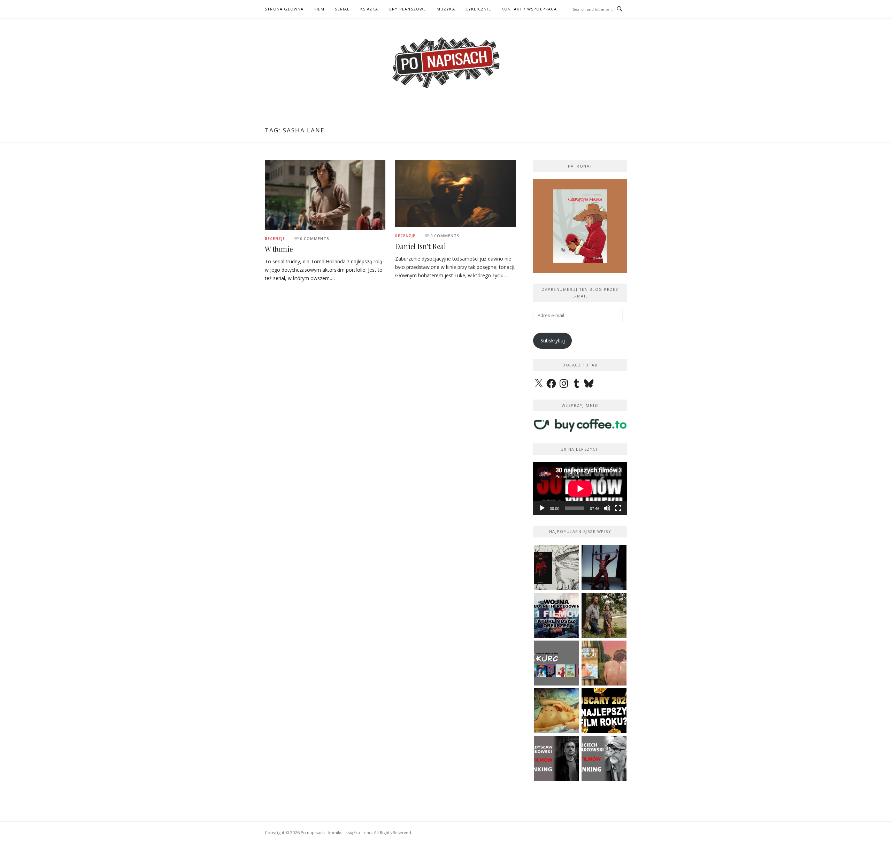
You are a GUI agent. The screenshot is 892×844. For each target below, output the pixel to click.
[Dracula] (556, 567)
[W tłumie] (325, 194)
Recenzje (275, 238)
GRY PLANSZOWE (407, 8)
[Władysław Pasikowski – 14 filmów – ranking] (556, 758)
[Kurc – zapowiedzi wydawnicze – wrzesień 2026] (556, 663)
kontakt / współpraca (529, 8)
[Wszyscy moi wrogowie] (604, 615)
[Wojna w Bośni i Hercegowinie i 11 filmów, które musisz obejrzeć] (556, 615)
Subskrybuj (552, 340)
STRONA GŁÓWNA (284, 8)
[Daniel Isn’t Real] (455, 193)
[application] (580, 488)
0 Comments (314, 238)
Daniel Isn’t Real (420, 246)
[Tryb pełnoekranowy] (618, 508)
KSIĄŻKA (369, 8)
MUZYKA (446, 8)
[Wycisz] (606, 508)
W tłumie (279, 249)
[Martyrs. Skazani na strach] (604, 567)
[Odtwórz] (542, 508)
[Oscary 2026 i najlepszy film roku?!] (604, 711)
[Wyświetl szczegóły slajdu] (580, 226)
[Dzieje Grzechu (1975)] (556, 711)
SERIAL (342, 8)
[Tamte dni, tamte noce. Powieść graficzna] (604, 663)
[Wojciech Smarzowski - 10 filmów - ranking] (604, 758)
